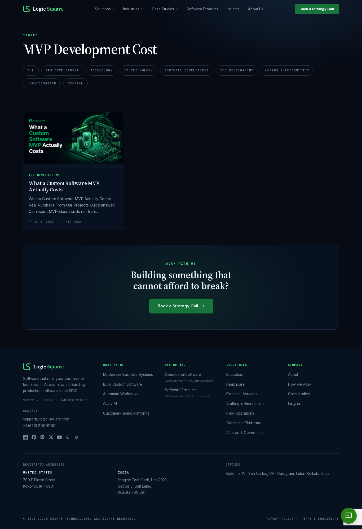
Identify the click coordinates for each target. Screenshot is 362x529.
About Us (255, 9)
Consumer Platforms (243, 423)
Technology (102, 70)
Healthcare (235, 384)
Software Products (202, 9)
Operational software (183, 374)
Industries (131, 9)
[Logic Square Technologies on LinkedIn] (25, 437)
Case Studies (163, 9)
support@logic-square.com (46, 419)
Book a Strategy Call (316, 9)
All (31, 70)
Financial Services (241, 394)
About (293, 374)
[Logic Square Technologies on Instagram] (42, 437)
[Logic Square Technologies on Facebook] (34, 437)
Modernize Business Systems (128, 374)
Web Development (237, 70)
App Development (62, 70)
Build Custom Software (122, 384)
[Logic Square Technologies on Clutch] (67, 437)
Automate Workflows (120, 394)
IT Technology (138, 70)
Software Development (187, 70)
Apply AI (110, 403)
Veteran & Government (245, 433)
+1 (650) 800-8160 (39, 426)
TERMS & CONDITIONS (320, 519)
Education (234, 374)
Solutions (103, 9)
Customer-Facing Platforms (126, 413)
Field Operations (240, 413)
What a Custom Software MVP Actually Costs (64, 186)
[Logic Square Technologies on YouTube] (59, 437)
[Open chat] (349, 516)
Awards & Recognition (287, 70)
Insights (233, 9)
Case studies (299, 394)
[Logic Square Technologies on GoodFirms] (76, 437)
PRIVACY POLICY (279, 519)
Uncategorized (42, 83)
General (75, 83)
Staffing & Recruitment (245, 403)
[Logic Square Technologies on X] (50, 437)
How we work (299, 384)
